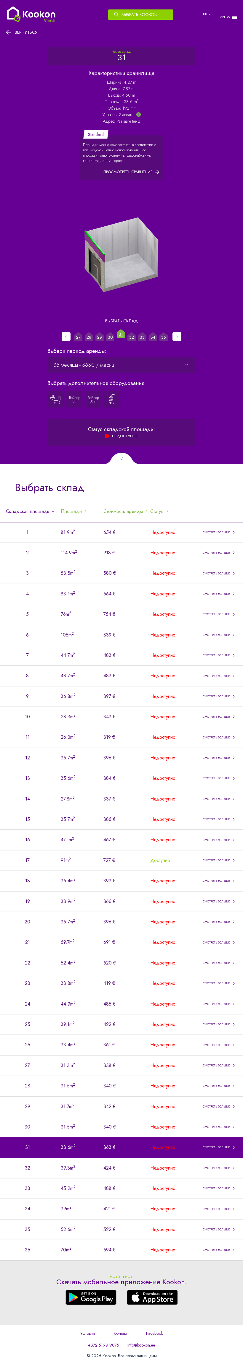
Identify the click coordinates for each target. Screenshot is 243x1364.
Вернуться (26, 32)
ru (205, 14)
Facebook (154, 1333)
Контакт (120, 1333)
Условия (87, 1333)
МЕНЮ (225, 17)
